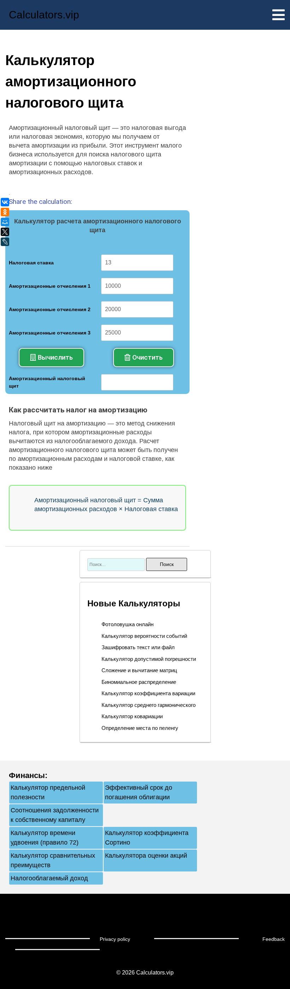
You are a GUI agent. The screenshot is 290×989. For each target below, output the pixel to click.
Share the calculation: (40, 202)
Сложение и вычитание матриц (139, 670)
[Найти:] (116, 564)
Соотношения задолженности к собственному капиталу (55, 815)
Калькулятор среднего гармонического (149, 705)
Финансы (27, 775)
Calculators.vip (44, 15)
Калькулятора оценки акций (146, 855)
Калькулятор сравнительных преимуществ (53, 860)
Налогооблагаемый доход (49, 878)
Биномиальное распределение (139, 682)
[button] (51, 357)
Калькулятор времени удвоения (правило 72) (45, 837)
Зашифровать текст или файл (138, 647)
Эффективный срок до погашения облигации (138, 792)
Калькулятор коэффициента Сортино (146, 837)
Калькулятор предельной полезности (48, 792)
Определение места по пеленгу (140, 728)
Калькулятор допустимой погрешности (149, 659)
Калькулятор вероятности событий (144, 636)
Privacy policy (115, 939)
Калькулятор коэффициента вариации (148, 693)
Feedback (273, 939)
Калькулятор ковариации (132, 716)
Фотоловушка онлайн (127, 624)
